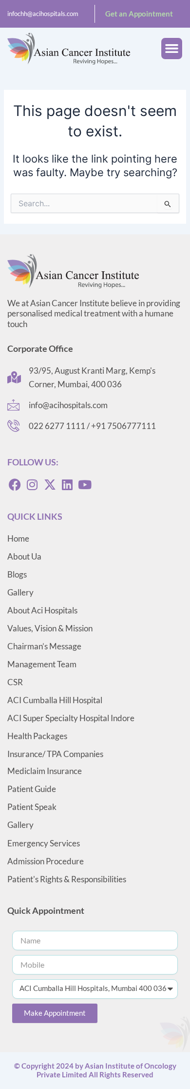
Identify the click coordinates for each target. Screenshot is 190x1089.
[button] (172, 48)
